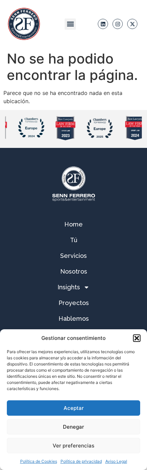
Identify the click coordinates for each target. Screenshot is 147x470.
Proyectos (73, 302)
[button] (136, 338)
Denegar (73, 427)
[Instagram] (117, 24)
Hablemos (73, 318)
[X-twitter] (132, 24)
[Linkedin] (103, 24)
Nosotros (73, 271)
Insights (68, 287)
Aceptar (74, 408)
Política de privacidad (81, 461)
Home (73, 224)
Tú (73, 240)
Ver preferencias (73, 445)
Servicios (73, 255)
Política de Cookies (38, 461)
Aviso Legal (116, 461)
